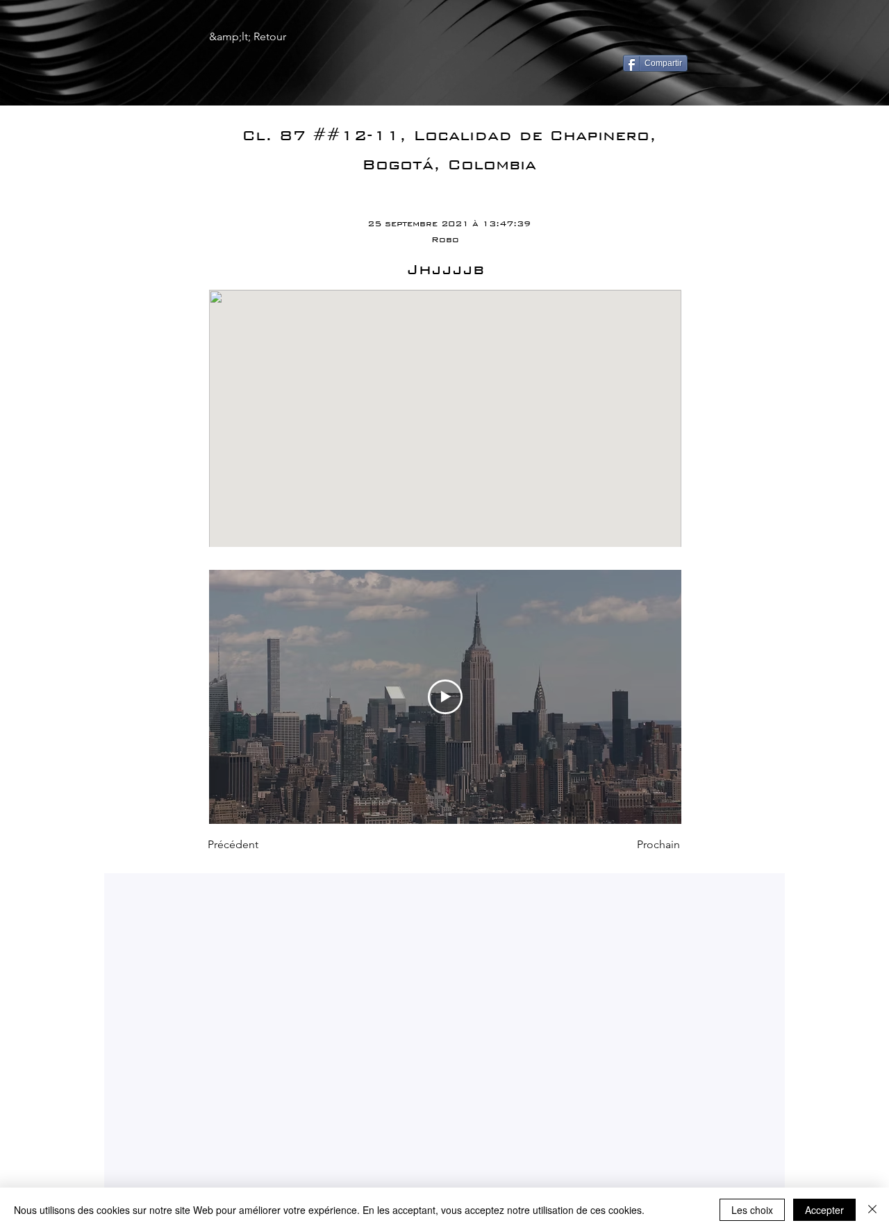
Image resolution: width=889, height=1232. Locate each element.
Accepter (824, 1210)
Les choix (752, 1210)
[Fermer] (872, 1210)
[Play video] (445, 697)
